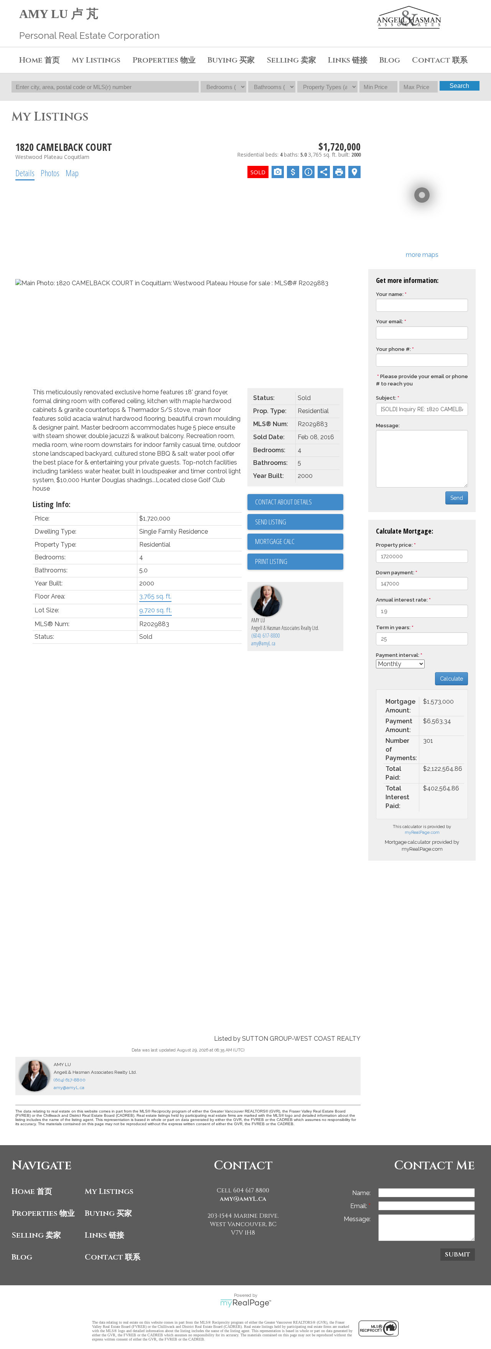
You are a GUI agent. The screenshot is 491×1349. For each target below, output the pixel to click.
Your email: (389, 321)
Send (456, 498)
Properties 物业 (43, 1213)
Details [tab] (25, 173)
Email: (359, 1206)
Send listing (270, 521)
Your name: (390, 294)
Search (459, 86)
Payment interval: (397, 655)
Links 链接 (347, 60)
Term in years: (393, 627)
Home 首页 (32, 1191)
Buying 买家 (108, 1213)
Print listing (271, 561)
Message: (388, 425)
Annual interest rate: (402, 600)
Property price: (394, 545)
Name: (361, 1193)
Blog (389, 60)
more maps (422, 254)
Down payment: (395, 572)
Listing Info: (52, 504)
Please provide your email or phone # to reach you (422, 380)
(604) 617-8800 (265, 635)
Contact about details (283, 501)
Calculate (451, 679)
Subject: (386, 398)
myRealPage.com (422, 832)
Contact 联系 (112, 1257)
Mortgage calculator (299, 542)
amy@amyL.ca (263, 643)
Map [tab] (72, 173)
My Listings (96, 60)
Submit (457, 1254)
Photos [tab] (50, 173)
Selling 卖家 (36, 1235)
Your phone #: (393, 349)
